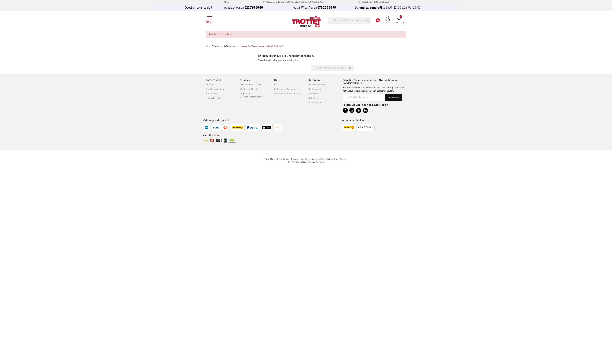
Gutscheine (314, 98)
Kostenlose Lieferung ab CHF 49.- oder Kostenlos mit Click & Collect (294, 2)
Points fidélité (315, 102)
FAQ (276, 85)
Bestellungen (314, 89)
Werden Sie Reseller (249, 89)
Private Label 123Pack (251, 85)
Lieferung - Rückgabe (284, 89)
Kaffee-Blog (211, 94)
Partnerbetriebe (214, 98)
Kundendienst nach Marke (287, 94)
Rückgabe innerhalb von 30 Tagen (374, 2)
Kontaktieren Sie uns (216, 89)
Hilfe (227, 2)
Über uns (210, 85)
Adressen (313, 94)
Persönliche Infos (316, 85)
